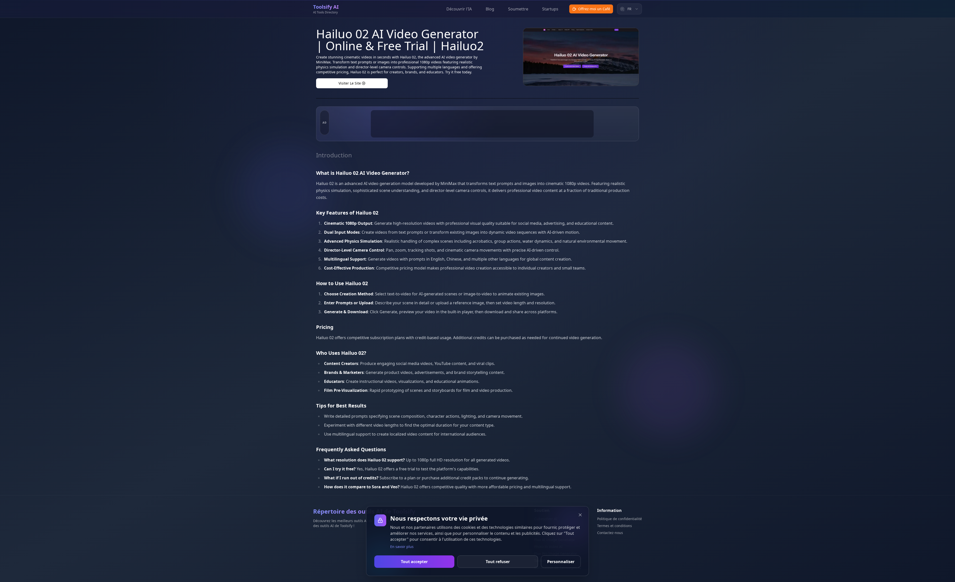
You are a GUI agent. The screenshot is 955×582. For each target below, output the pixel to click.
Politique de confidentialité (619, 518)
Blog (490, 9)
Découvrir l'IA (459, 9)
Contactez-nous (610, 532)
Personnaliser (560, 561)
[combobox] (629, 8)
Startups (550, 9)
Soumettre (518, 9)
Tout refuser (498, 561)
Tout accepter (414, 561)
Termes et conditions (614, 525)
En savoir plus (402, 546)
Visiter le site (349, 83)
